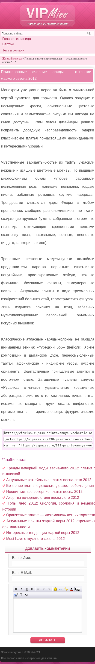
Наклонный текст (21, 589)
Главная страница (16, 39)
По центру (43, 589)
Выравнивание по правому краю (49, 589)
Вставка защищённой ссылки (66, 589)
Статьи (8, 44)
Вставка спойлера (26, 595)
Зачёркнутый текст (32, 589)
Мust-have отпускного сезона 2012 (35, 539)
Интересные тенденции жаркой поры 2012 (42, 533)
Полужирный (16, 589)
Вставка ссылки (60, 589)
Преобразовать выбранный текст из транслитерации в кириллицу (21, 595)
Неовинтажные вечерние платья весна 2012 (44, 492)
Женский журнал (47, 15)
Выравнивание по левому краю (38, 589)
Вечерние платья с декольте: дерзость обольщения (50, 486)
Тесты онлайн (13, 50)
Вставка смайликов (55, 589)
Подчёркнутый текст (26, 589)
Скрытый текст (77, 589)
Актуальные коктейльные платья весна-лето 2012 (48, 480)
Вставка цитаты (16, 595)
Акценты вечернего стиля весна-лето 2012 (42, 497)
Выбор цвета (71, 589)
